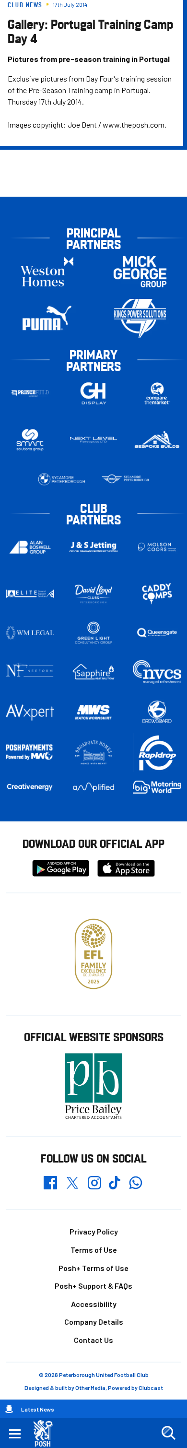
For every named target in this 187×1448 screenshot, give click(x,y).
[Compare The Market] (157, 393)
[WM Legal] (30, 633)
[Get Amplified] (94, 787)
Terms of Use (93, 1249)
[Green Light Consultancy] (94, 633)
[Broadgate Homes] (94, 752)
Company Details (93, 1321)
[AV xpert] (30, 712)
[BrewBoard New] (157, 712)
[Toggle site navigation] (15, 1433)
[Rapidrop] (157, 752)
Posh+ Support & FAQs (93, 1285)
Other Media (90, 1387)
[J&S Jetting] (94, 547)
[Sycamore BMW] (61, 479)
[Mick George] (140, 271)
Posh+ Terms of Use (93, 1267)
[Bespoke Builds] (157, 440)
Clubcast (151, 1387)
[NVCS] (157, 672)
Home (9, 1409)
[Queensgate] (157, 633)
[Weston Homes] (47, 271)
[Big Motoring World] (157, 787)
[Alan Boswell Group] (30, 547)
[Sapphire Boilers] (94, 672)
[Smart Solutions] (30, 440)
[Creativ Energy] (30, 787)
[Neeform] (30, 672)
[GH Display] (94, 393)
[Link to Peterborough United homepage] (47, 1433)
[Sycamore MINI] (125, 479)
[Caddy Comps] (157, 593)
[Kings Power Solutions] (140, 318)
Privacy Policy (94, 1231)
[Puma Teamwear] (47, 318)
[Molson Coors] (157, 547)
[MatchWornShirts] (94, 712)
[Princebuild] (30, 393)
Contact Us (93, 1339)
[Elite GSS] (30, 593)
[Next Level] (94, 440)
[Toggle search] (168, 1433)
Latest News (37, 1409)
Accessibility (94, 1303)
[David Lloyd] (94, 593)
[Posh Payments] (30, 752)
